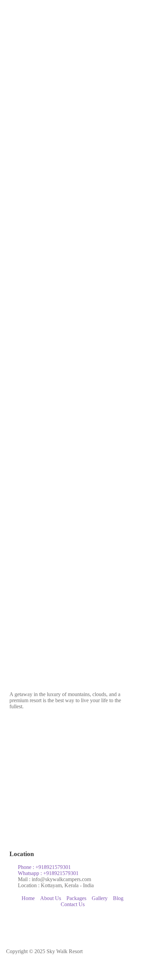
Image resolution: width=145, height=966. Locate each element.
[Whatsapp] (69, 926)
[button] (72, 153)
